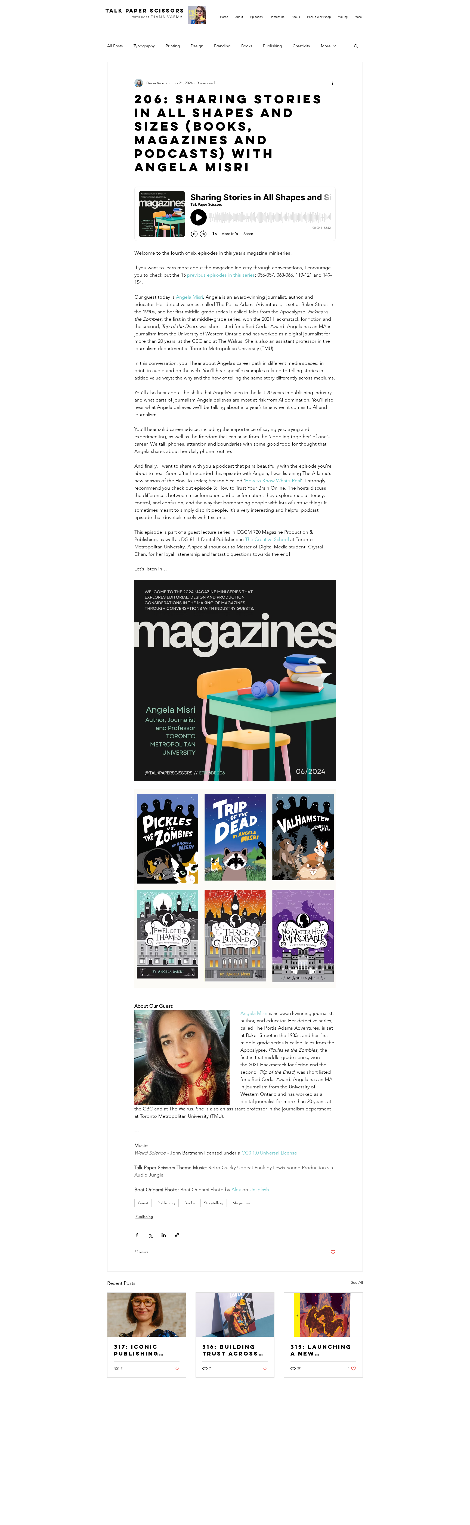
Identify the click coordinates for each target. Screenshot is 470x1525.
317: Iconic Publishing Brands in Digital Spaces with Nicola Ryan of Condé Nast (144, 1350)
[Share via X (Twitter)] (150, 1235)
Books (246, 45)
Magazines (242, 1202)
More (325, 45)
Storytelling (213, 1202)
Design (197, 45)
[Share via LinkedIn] (163, 1235)
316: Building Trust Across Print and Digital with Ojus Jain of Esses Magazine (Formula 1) (234, 1350)
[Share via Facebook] (137, 1235)
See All (357, 1282)
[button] (355, 46)
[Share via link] (177, 1235)
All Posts (115, 45)
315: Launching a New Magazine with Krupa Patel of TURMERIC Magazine (321, 1350)
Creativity (301, 45)
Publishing (272, 45)
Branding (222, 45)
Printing (173, 45)
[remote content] (235, 214)
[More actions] (332, 83)
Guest (143, 1202)
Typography (144, 45)
